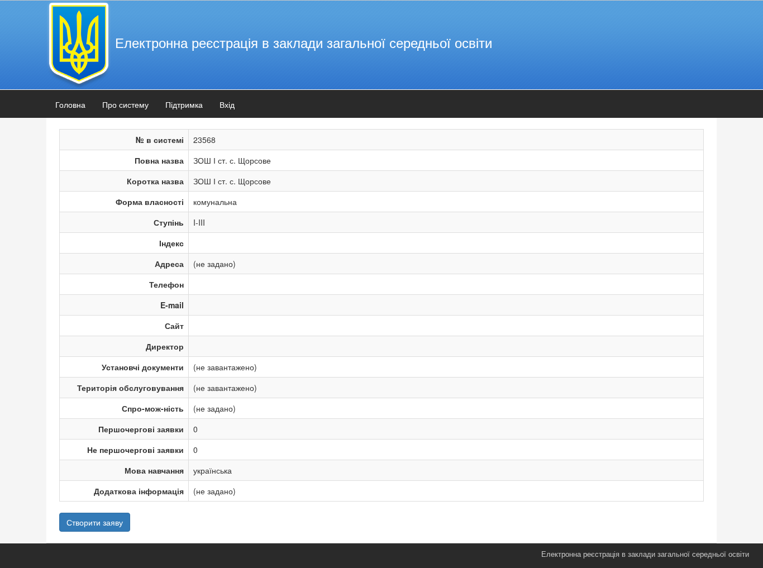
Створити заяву (94, 522)
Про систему (125, 104)
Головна (70, 104)
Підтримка (184, 104)
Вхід (227, 104)
